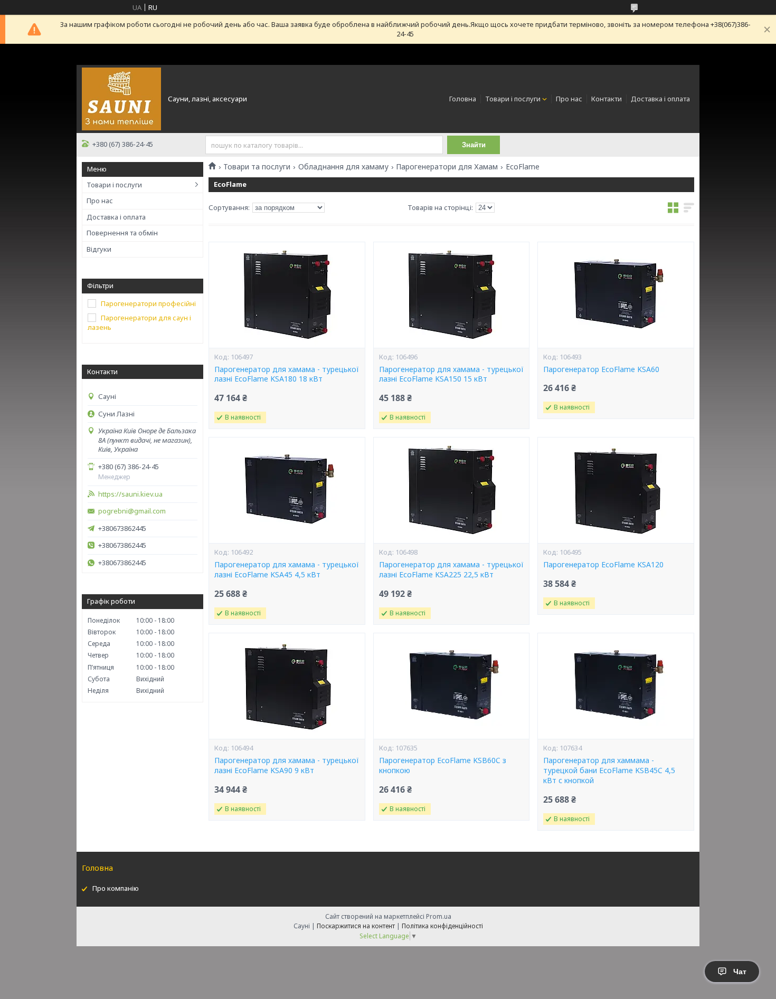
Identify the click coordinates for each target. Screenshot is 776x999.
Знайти (474, 145)
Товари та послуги (256, 167)
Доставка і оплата (660, 98)
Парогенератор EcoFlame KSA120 (603, 564)
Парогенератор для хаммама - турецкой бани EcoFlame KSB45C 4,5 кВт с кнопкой (609, 770)
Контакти (606, 98)
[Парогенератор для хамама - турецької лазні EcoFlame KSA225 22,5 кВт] (451, 490)
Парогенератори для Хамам (447, 167)
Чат (739, 971)
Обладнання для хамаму (343, 167)
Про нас (569, 98)
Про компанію (115, 888)
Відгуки (99, 249)
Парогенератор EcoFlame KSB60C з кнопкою (442, 765)
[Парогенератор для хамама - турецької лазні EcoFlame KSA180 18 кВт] (286, 295)
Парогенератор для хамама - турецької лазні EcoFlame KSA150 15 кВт (451, 374)
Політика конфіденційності (442, 925)
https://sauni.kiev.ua (130, 494)
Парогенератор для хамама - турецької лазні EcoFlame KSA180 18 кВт (286, 374)
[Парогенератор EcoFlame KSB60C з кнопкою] (451, 686)
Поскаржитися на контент (356, 925)
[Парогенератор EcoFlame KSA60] (615, 295)
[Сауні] (121, 98)
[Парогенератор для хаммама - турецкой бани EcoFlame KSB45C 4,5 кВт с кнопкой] (615, 686)
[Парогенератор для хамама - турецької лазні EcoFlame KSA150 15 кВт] (451, 295)
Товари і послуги (513, 98)
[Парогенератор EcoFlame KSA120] (615, 490)
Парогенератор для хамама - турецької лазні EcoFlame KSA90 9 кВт (286, 765)
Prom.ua (438, 916)
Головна (462, 98)
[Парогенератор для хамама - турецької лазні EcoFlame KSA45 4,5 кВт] (286, 490)
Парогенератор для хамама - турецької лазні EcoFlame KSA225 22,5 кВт (451, 569)
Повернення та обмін (122, 232)
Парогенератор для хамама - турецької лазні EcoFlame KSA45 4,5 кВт (286, 569)
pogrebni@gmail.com (132, 511)
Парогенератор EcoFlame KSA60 (601, 369)
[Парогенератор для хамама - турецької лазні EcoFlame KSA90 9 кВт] (286, 686)
